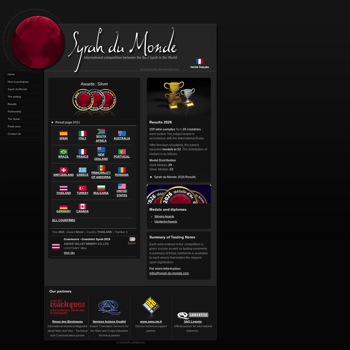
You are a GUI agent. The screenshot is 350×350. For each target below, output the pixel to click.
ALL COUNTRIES (63, 220)
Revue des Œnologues (67, 321)
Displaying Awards (166, 221)
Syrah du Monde (17, 89)
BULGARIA (101, 193)
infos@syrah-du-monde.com (159, 69)
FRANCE (82, 156)
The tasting (14, 96)
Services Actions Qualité (109, 321)
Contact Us (14, 133)
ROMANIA (122, 174)
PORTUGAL (122, 156)
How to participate (18, 81)
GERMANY (63, 211)
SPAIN (63, 138)
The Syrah (14, 119)
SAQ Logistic (193, 321)
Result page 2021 (67, 122)
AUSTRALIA (122, 138)
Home (11, 74)
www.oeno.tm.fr (151, 321)
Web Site (69, 252)
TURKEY (82, 193)
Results (12, 104)
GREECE (82, 174)
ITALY (82, 138)
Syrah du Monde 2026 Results (175, 177)
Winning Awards (164, 216)
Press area (14, 126)
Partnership (14, 111)
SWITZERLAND (63, 174)
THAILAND (63, 193)
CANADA (82, 211)
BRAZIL (63, 156)
